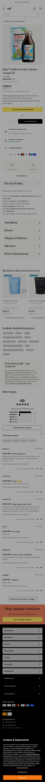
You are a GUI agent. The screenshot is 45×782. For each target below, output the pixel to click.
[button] (23, 388)
